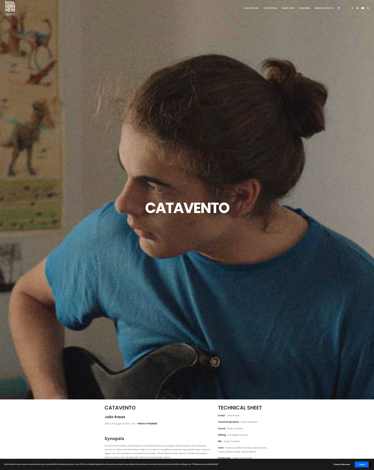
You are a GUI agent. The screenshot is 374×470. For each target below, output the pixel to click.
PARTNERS (304, 8)
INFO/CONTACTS (324, 8)
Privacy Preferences (342, 464)
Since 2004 (288, 8)
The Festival (270, 8)
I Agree (362, 464)
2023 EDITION (251, 8)
